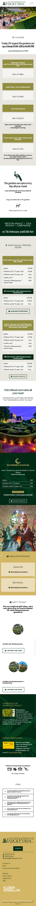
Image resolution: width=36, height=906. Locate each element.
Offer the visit (14, 651)
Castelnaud (7, 683)
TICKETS (18, 848)
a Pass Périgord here (15, 752)
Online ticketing (19, 311)
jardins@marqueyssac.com (13, 858)
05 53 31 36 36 (10, 854)
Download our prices (18, 572)
